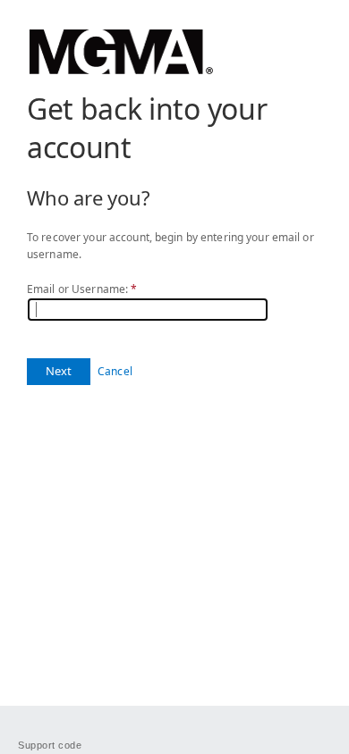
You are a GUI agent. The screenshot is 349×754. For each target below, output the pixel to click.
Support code (50, 745)
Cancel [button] (115, 371)
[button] (58, 371)
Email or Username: (82, 289)
